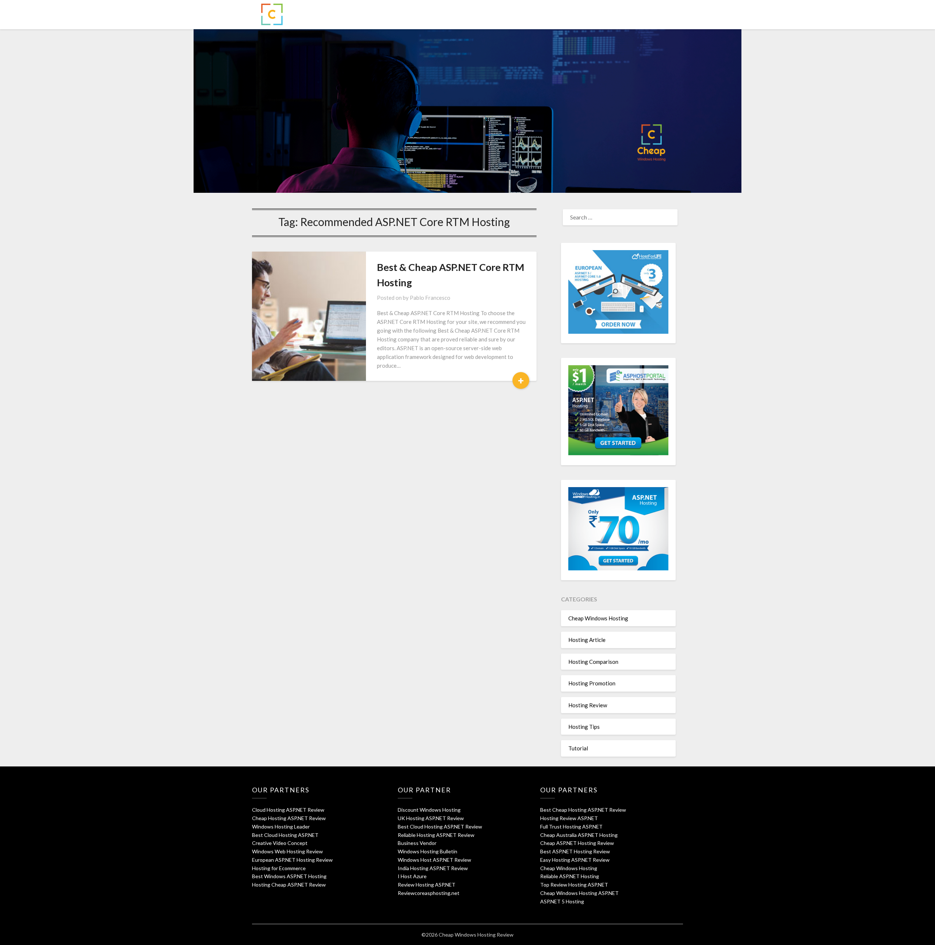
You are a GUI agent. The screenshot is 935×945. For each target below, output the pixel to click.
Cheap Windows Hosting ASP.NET (579, 893)
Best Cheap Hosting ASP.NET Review (583, 810)
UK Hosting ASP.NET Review (431, 818)
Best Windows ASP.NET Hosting (289, 876)
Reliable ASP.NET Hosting (569, 876)
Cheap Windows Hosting (598, 618)
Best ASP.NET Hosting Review (575, 851)
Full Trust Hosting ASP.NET (571, 826)
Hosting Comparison (593, 661)
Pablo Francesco (430, 297)
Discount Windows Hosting (429, 810)
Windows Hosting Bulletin (427, 851)
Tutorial (578, 748)
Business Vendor (417, 843)
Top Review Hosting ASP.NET (574, 884)
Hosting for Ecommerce (279, 868)
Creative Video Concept (280, 843)
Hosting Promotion (591, 683)
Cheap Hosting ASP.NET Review (289, 818)
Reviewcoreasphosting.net (428, 893)
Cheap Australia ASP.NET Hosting (579, 835)
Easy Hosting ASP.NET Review (575, 860)
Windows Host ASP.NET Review (434, 860)
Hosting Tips (584, 726)
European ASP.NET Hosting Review (292, 860)
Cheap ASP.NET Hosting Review (577, 843)
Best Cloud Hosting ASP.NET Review (440, 826)
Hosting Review (587, 705)
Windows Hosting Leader (281, 826)
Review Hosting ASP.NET (426, 884)
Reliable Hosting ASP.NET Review (436, 835)
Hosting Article (587, 639)
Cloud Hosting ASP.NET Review (288, 810)
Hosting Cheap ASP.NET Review (289, 884)
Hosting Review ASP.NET (569, 818)
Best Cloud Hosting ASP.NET (285, 835)
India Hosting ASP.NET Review (433, 868)
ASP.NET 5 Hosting (562, 901)
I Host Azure (412, 876)
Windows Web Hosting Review (287, 851)
